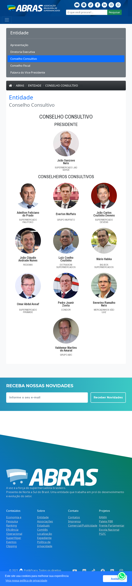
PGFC (102, 534)
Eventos (11, 542)
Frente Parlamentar (111, 525)
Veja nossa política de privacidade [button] (26, 580)
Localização (44, 534)
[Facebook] (97, 4)
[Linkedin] (104, 4)
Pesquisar (114, 12)
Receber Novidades (108, 397)
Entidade (34, 85)
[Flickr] (83, 4)
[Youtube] (77, 4)
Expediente (44, 538)
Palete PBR (106, 521)
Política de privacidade (44, 544)
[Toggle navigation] (7, 19)
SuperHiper (13, 538)
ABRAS (20, 85)
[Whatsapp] (118, 4)
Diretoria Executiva (22, 52)
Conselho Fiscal (20, 66)
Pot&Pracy (30, 570)
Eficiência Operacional (14, 532)
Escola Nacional (109, 530)
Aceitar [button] (115, 578)
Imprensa (74, 521)
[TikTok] (90, 4)
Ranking (11, 525)
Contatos (74, 517)
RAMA (103, 517)
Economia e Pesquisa (13, 519)
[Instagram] (111, 4)
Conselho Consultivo (23, 59)
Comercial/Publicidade (82, 525)
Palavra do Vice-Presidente (27, 72)
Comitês (42, 530)
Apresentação (19, 45)
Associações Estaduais (45, 523)
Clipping (11, 546)
